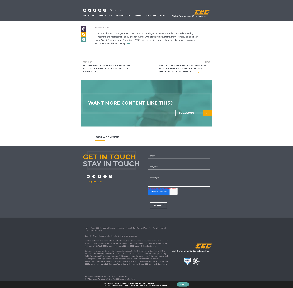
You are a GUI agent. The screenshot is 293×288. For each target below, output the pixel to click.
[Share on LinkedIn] (83, 29)
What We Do (104, 15)
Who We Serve (122, 15)
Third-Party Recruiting (157, 228)
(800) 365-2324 (94, 181)
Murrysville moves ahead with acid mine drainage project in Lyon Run (106, 68)
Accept (182, 284)
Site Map (98, 230)
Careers (137, 15)
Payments (120, 228)
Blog (162, 15)
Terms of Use (142, 228)
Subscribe (187, 113)
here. (128, 43)
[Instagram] (99, 10)
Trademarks (89, 230)
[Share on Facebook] (83, 39)
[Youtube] (84, 10)
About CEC (95, 228)
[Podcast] (104, 10)
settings (164, 285)
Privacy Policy (131, 228)
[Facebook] (94, 10)
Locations (151, 15)
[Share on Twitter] (83, 34)
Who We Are (88, 15)
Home (87, 228)
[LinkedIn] (89, 10)
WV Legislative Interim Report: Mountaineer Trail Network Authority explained (182, 68)
